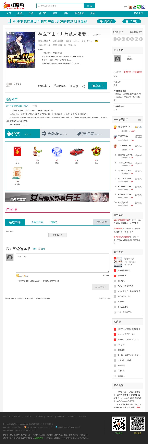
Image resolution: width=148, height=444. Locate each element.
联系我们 (17, 417)
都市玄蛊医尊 (123, 307)
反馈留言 (82, 417)
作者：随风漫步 (130, 262)
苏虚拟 (107, 298)
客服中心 (71, 417)
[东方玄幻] (128, 264)
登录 (125, 6)
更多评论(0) (57, 235)
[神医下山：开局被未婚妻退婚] (21, 49)
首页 (8, 13)
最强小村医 (122, 276)
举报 (138, 407)
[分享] (83, 85)
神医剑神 (121, 366)
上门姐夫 (121, 281)
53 (67, 135)
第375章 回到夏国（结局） (18, 105)
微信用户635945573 (127, 155)
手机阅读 (59, 85)
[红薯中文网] (13, 10)
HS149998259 (124, 145)
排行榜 (42, 13)
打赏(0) (53, 222)
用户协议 (28, 417)
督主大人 (121, 376)
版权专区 (138, 13)
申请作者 (79, 13)
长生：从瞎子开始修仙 (126, 334)
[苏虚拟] (117, 58)
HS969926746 (124, 194)
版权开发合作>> (136, 32)
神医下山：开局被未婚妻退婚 (38, 298)
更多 (140, 120)
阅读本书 (97, 85)
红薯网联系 (38, 438)
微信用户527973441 (127, 126)
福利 (66, 13)
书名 (26, 276)
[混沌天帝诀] (118, 262)
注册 (43, 249)
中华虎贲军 (123, 136)
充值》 (8, 87)
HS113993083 (124, 178)
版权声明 (60, 417)
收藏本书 (44, 85)
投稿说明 (39, 417)
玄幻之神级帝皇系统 (125, 286)
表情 (21, 276)
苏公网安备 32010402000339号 (39, 427)
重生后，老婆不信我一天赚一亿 (130, 355)
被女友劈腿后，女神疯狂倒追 (129, 291)
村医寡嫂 (121, 345)
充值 (92, 13)
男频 (19, 13)
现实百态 (47, 41)
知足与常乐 (123, 202)
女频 (30, 13)
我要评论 (102, 222)
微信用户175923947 (122, 235)
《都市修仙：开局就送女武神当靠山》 (127, 98)
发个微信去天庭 (124, 296)
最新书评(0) (37, 222)
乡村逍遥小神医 (124, 270)
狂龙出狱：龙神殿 (125, 360)
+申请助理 (127, 72)
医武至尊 (121, 302)
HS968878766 (124, 186)
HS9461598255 (125, 163)
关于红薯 (6, 417)
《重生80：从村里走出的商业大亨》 (128, 94)
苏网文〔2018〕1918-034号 (69, 427)
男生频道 (20, 298)
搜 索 (89, 6)
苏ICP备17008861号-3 (12, 427)
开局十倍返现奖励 (125, 312)
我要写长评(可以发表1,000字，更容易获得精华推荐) (38, 281)
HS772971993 (124, 171)
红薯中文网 (9, 298)
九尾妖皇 (121, 371)
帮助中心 (50, 417)
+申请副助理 (137, 72)
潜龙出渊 (121, 350)
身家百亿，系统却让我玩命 (128, 339)
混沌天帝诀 (129, 258)
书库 (55, 13)
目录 (75, 86)
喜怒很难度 (118, 226)
